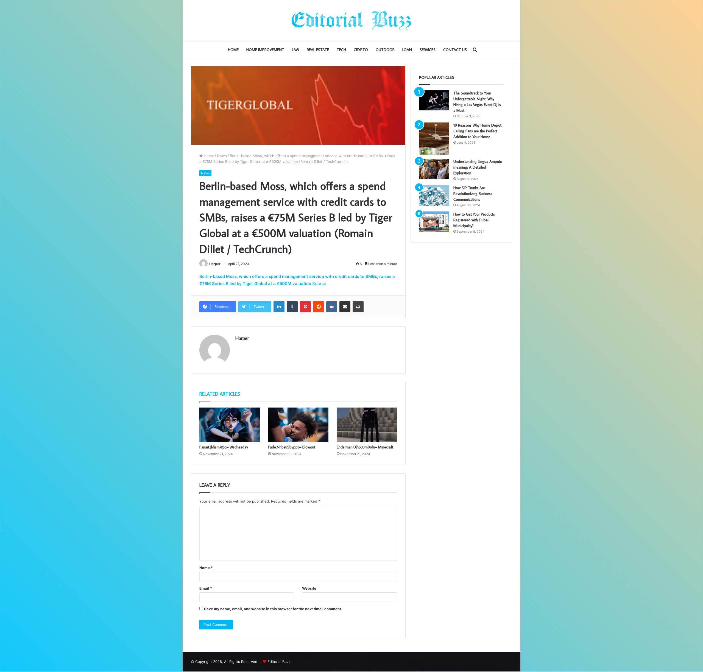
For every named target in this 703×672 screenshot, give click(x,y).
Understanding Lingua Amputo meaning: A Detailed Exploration (477, 167)
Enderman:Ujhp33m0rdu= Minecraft (365, 447)
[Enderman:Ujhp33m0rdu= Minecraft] (367, 425)
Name (206, 567)
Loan (407, 49)
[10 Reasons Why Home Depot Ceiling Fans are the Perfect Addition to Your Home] (434, 138)
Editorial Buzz (279, 661)
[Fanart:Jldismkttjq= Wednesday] (229, 425)
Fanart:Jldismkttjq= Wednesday (223, 447)
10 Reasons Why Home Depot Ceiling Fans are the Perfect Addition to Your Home (477, 131)
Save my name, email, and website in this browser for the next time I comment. (273, 609)
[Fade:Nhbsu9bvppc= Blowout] (298, 425)
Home (233, 49)
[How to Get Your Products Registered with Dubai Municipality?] (434, 221)
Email (205, 588)
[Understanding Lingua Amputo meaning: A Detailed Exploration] (434, 169)
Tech (341, 49)
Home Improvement (265, 49)
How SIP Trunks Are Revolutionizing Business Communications (472, 193)
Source (319, 283)
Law (295, 49)
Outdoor (385, 49)
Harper (215, 264)
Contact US (455, 49)
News (222, 156)
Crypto (361, 49)
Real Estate (318, 49)
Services (428, 49)
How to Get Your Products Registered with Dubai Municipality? (474, 220)
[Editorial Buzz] (351, 20)
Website (309, 588)
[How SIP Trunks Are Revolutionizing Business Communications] (434, 195)
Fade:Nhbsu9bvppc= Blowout (291, 447)
